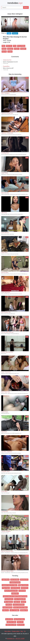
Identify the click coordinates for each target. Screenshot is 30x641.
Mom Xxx (9, 46)
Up (25, 631)
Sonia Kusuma (9, 599)
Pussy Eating (21, 46)
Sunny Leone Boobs (18, 604)
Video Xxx (5, 610)
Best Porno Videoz (19, 619)
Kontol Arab (22, 590)
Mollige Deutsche (23, 585)
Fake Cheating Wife (20, 599)
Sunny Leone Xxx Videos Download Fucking (15, 596)
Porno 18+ (20, 622)
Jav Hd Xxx (21, 624)
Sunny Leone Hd (7, 607)
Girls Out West (15, 579)
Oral (15, 46)
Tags (21, 631)
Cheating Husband (15, 582)
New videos (7, 631)
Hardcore (10, 48)
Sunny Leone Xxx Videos (20, 607)
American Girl (24, 579)
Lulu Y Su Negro (14, 610)
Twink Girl (8, 604)
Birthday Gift (24, 610)
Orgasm (17, 48)
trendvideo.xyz (10, 638)
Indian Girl (16, 602)
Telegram (15, 33)
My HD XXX (9, 619)
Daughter (23, 48)
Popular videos (15, 631)
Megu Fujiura (5, 588)
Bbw (3, 46)
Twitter (9, 33)
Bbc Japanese (8, 602)
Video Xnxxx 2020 (11, 624)
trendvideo (15, 3)
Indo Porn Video (11, 622)
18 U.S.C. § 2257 (20, 638)
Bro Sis (4, 51)
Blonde (4, 48)
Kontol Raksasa (15, 588)
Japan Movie (5, 579)
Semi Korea (24, 588)
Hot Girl (23, 602)
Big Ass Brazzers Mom (11, 590)
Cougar (10, 51)
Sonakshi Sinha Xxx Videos (9, 585)
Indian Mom (15, 593)
